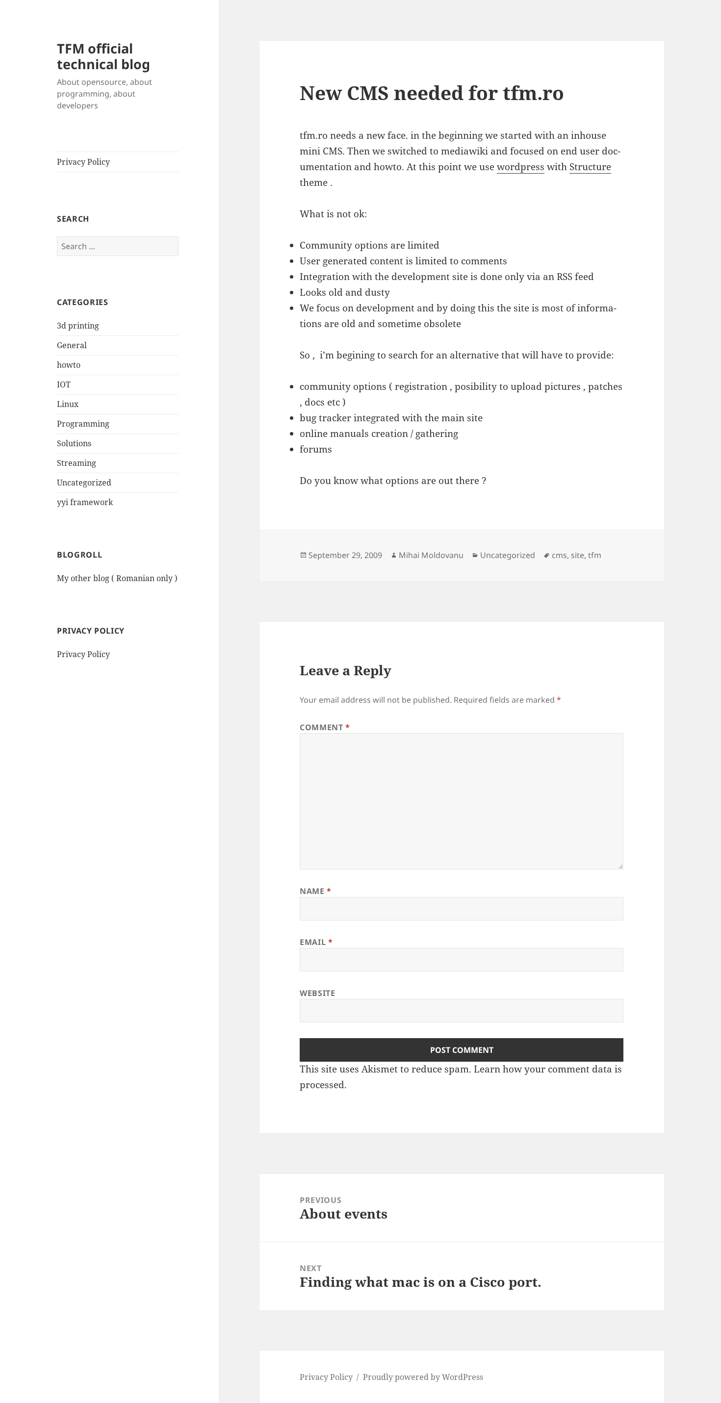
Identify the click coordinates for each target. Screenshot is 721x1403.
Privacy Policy (83, 161)
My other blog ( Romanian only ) (117, 578)
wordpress (520, 166)
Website (317, 993)
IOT (64, 384)
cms (559, 555)
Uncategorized (84, 482)
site (577, 555)
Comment (325, 727)
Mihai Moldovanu (431, 555)
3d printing (78, 325)
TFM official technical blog (103, 56)
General (72, 345)
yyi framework (85, 502)
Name (316, 891)
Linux (67, 404)
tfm (594, 555)
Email (316, 942)
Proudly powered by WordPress (423, 1377)
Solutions (74, 443)
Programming (83, 423)
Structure (590, 166)
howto (68, 364)
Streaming (76, 463)
